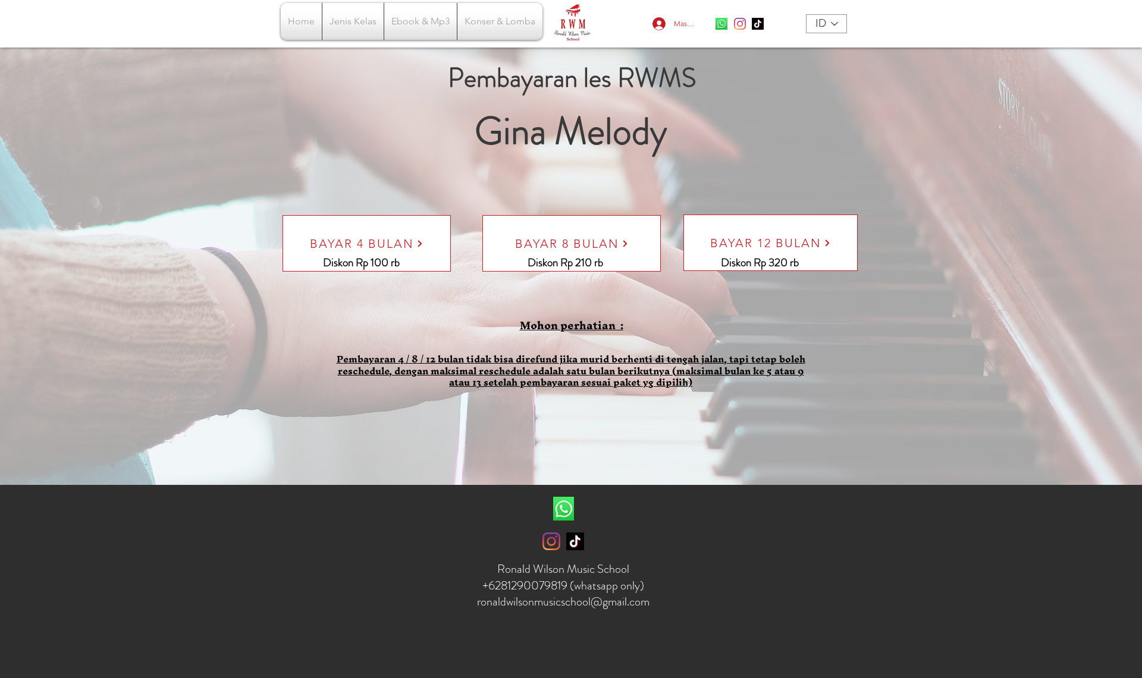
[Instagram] (740, 24)
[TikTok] (758, 24)
